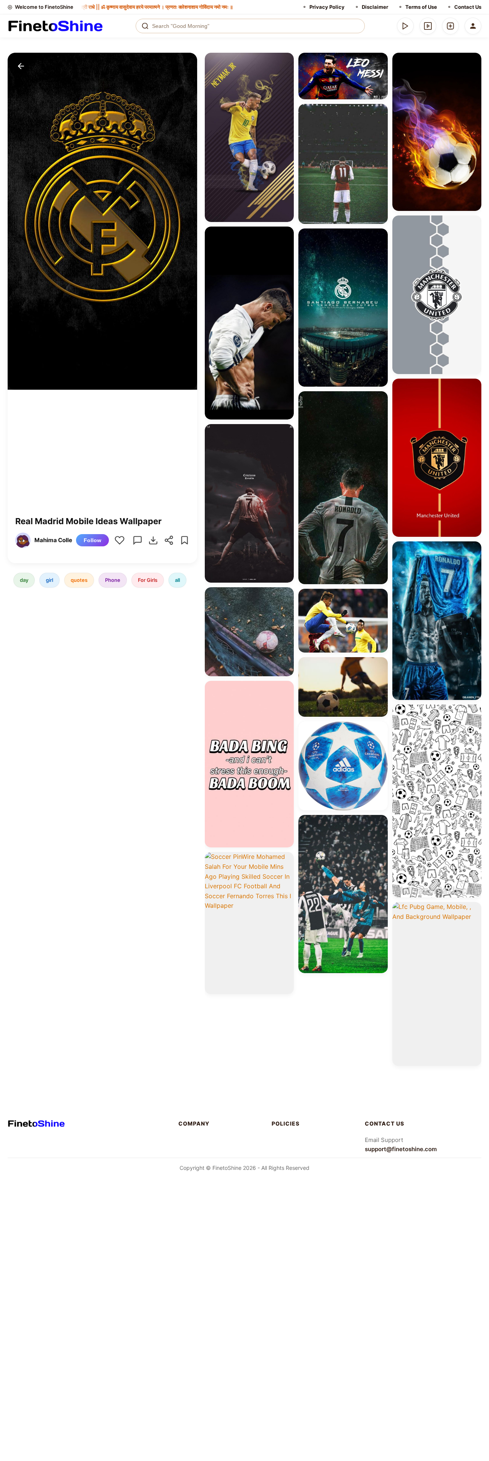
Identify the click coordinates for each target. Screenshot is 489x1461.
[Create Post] (450, 26)
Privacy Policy (327, 7)
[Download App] (405, 26)
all (177, 580)
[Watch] (427, 26)
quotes (79, 580)
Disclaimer (375, 7)
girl (49, 580)
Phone (112, 580)
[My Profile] (473, 26)
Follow (92, 540)
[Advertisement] (102, 458)
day (24, 580)
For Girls (147, 580)
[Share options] (285, 61)
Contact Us (467, 7)
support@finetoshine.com (401, 1149)
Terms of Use (421, 7)
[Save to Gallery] (285, 75)
